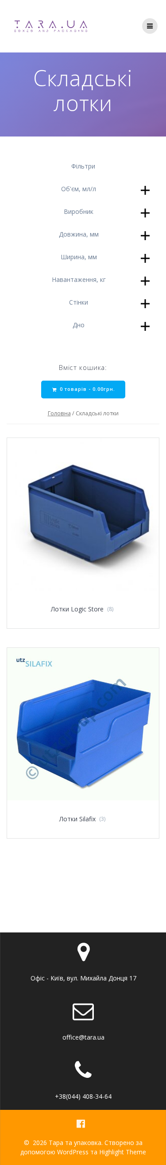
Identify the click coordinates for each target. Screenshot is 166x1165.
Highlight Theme (122, 1152)
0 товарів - (86, 389)
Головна (59, 413)
